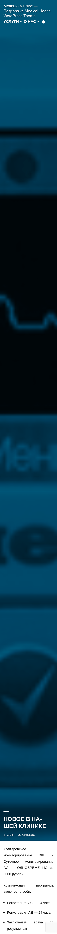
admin (10, 835)
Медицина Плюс (18, 6)
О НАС (30, 21)
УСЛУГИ (11, 21)
